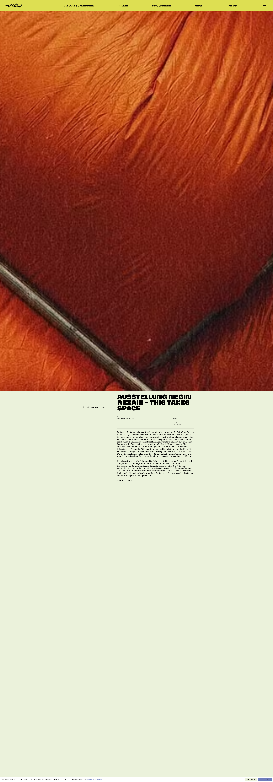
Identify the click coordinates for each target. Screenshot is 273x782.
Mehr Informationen (94, 779)
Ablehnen (251, 779)
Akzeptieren (264, 779)
